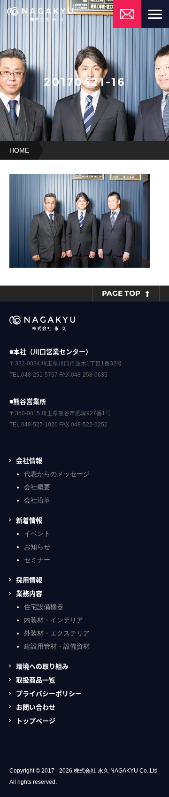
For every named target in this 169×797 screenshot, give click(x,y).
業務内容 (29, 593)
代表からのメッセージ (57, 474)
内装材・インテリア (53, 620)
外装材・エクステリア (57, 633)
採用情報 (29, 579)
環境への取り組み (42, 666)
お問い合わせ (35, 707)
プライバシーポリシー (49, 693)
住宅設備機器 (43, 607)
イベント (37, 533)
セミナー (37, 560)
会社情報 (29, 460)
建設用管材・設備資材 (57, 646)
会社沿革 (37, 500)
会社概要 (37, 487)
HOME (19, 150)
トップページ (35, 720)
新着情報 (29, 520)
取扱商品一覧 (35, 679)
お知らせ (37, 546)
